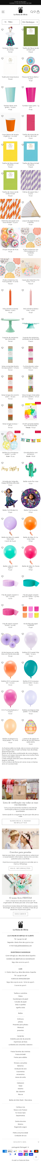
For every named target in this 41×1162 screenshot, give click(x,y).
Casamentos (20, 1071)
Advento (20, 1089)
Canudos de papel (20, 1002)
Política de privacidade (20, 1133)
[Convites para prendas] (20, 838)
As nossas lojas (20, 1113)
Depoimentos (20, 1115)
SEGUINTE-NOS (20, 1142)
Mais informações (20, 868)
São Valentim (20, 1091)
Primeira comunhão (20, 1063)
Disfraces (20, 1019)
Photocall (20, 1027)
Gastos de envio (20, 1121)
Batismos (20, 1066)
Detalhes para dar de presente (20, 1039)
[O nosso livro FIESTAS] (20, 884)
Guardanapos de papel (20, 999)
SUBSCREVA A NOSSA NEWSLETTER (20, 822)
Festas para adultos (20, 1057)
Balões (20, 1013)
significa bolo (20, 1007)
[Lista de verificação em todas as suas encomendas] (20, 789)
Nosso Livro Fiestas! (20, 1110)
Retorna (20, 1124)
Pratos (20, 996)
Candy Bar (20, 1036)
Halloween (20, 1083)
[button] (2, 29)
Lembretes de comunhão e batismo (20, 1045)
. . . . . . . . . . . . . (20, 1010)
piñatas (20, 1022)
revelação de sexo (20, 1069)
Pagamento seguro (20, 1127)
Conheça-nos (20, 1107)
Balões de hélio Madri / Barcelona (20, 1100)
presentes (20, 1030)
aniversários (21, 1074)
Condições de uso (20, 1135)
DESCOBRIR (20, 914)
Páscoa (20, 1094)
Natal (20, 1086)
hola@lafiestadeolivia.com (23, 946)
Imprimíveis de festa (20, 1042)
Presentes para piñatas (20, 1024)
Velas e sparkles (20, 1004)
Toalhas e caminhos (20, 993)
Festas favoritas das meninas (20, 1051)
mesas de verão (20, 1077)
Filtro (10, 22)
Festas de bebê (20, 1054)
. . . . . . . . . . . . (20, 1097)
